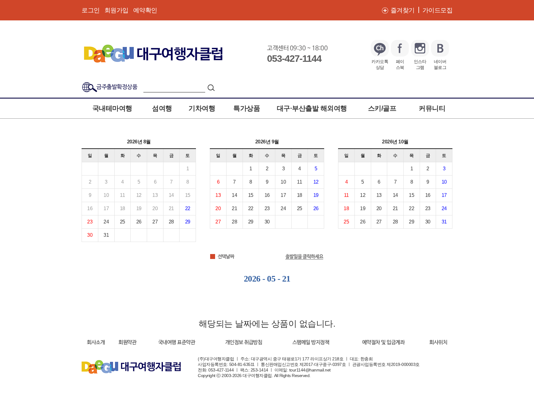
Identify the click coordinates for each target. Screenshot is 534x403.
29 (187, 221)
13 (218, 195)
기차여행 (202, 108)
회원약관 (127, 343)
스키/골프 (382, 108)
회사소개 (96, 343)
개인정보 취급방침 (243, 343)
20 (218, 208)
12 (316, 182)
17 (283, 195)
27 (155, 221)
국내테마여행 (112, 108)
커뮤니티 (432, 108)
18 (299, 195)
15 (250, 195)
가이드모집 (437, 10)
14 (234, 195)
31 (106, 235)
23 (89, 221)
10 (283, 182)
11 (299, 182)
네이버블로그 (440, 64)
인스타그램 (420, 64)
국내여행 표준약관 (176, 343)
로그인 (91, 10)
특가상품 (246, 108)
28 (171, 221)
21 (234, 208)
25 (122, 221)
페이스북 (400, 64)
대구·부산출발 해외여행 (312, 108)
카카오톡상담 (379, 64)
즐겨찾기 (403, 10)
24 (106, 221)
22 (187, 208)
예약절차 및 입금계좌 (383, 343)
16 (267, 195)
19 (316, 195)
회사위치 (438, 343)
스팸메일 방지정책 (310, 343)
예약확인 (145, 10)
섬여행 (162, 108)
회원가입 (116, 10)
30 (89, 235)
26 (139, 221)
